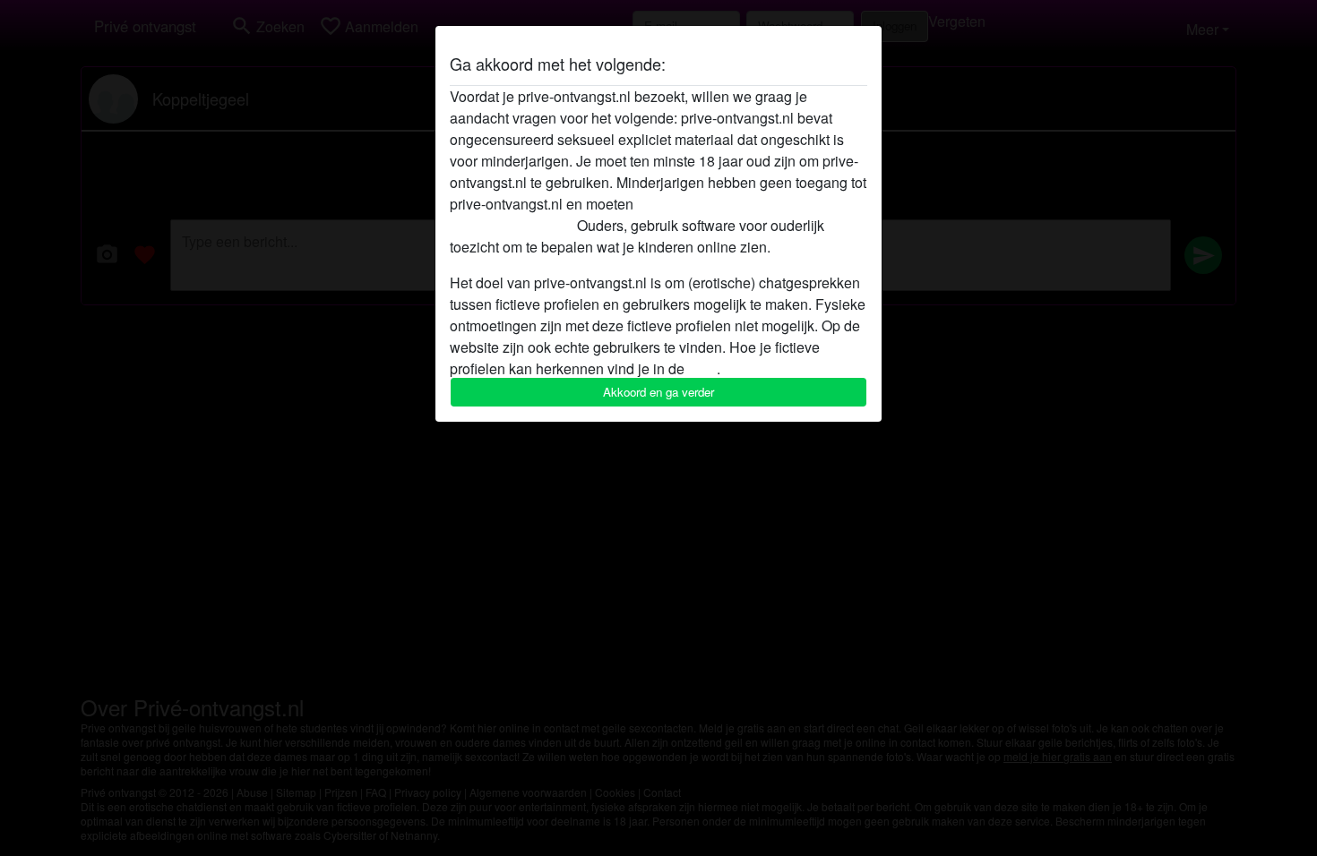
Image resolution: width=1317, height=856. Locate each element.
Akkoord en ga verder (658, 391)
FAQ (702, 368)
